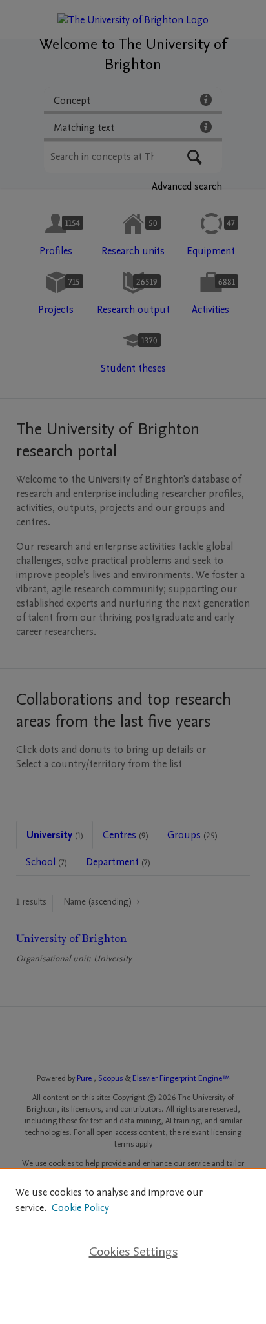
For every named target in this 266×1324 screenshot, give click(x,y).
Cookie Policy (80, 1208)
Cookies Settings (133, 1251)
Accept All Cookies (133, 1293)
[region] (133, 1246)
